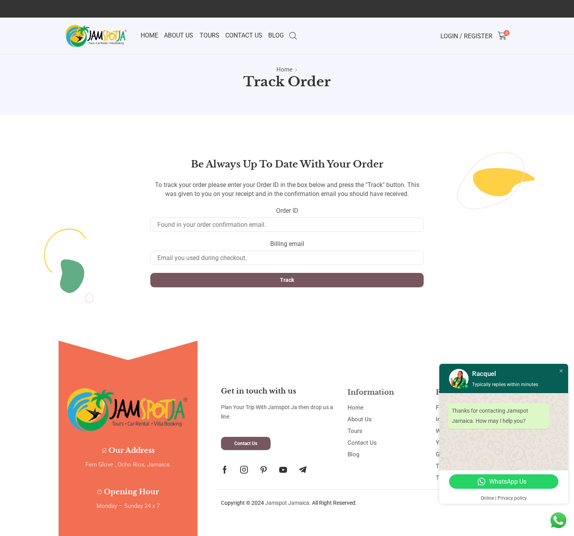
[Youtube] (283, 470)
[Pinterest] (263, 470)
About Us (178, 35)
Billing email (287, 244)
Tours (209, 35)
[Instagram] (244, 470)
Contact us (243, 35)
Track (287, 280)
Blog (276, 35)
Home (149, 35)
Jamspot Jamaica (287, 503)
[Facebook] (224, 470)
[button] (246, 443)
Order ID (287, 210)
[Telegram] (303, 470)
